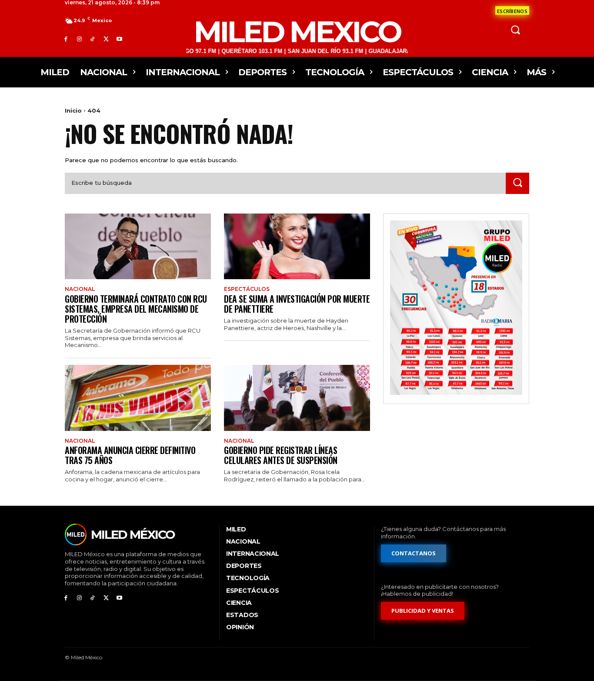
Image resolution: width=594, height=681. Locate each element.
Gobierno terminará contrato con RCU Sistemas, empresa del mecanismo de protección (136, 308)
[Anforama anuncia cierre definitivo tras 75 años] (138, 398)
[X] (105, 38)
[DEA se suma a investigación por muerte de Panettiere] (297, 246)
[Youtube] (119, 38)
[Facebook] (65, 38)
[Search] (517, 183)
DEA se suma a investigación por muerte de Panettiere (297, 303)
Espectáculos (247, 289)
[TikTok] (92, 38)
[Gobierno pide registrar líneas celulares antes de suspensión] (297, 398)
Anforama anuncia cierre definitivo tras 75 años (130, 455)
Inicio (73, 110)
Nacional (80, 289)
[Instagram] (79, 38)
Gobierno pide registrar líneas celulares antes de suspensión (280, 455)
